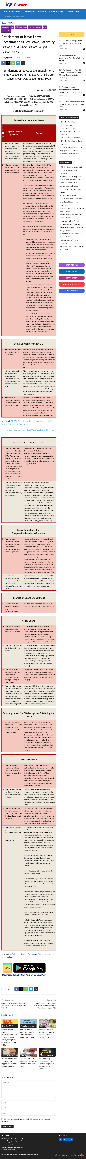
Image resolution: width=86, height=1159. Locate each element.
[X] (8, 63)
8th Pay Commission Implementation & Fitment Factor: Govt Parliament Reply (70, 89)
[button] (83, 12)
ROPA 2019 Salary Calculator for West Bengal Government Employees (71, 202)
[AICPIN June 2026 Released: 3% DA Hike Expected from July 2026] (28, 1052)
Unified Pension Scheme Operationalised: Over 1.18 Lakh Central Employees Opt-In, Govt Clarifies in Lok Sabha (9, 1037)
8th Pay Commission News (27, 1026)
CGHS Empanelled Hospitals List (72, 177)
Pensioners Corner (73, 12)
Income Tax (7, 17)
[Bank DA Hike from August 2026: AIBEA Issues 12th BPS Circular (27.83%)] (47, 1023)
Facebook (42, 954)
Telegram (16, 954)
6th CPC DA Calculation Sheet (71, 138)
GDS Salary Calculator (68, 196)
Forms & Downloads (19, 17)
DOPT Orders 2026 (29, 12)
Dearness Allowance (9, 1056)
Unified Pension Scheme (7, 1026)
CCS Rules (11, 23)
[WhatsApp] (13, 63)
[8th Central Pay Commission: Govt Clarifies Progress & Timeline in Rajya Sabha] (47, 1052)
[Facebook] (3, 63)
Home (5, 12)
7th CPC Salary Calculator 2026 (71, 167)
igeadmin (9, 58)
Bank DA (43, 1027)
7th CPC (11, 12)
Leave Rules (6, 31)
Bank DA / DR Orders (68, 128)
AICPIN (23, 1056)
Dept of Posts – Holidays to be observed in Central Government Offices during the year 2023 (45, 1005)
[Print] (23, 63)
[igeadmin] (2, 58)
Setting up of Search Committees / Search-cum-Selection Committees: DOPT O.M (13, 1005)
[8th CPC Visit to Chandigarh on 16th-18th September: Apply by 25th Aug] (28, 1023)
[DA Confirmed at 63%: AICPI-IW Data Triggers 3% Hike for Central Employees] (9, 1052)
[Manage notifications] (81, 1155)
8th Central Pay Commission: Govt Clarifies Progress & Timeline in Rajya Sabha (46, 1064)
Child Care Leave (21, 27)
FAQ (44, 27)
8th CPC (17, 12)
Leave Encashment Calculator (71, 180)
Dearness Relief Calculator (70, 154)
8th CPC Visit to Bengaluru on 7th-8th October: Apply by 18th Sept (71, 43)
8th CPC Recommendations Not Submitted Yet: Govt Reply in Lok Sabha (71, 104)
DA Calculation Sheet (56, 12)
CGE (12, 27)
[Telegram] (18, 63)
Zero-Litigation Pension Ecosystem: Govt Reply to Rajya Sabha (71, 58)
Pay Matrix (42, 12)
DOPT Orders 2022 (34, 27)
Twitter (31, 954)
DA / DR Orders (66, 125)
